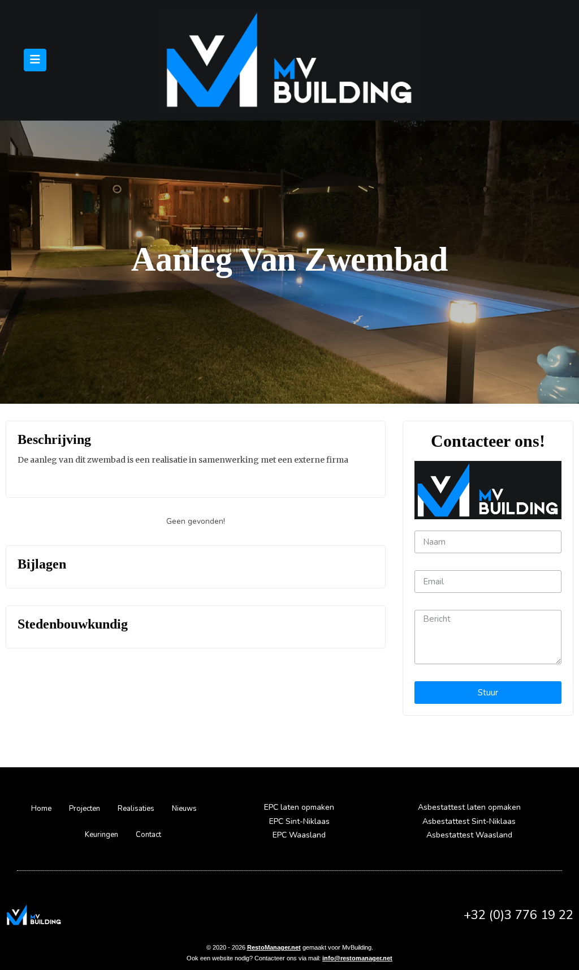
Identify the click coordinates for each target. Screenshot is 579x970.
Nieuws (184, 809)
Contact (148, 835)
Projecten (84, 809)
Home (41, 809)
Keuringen (101, 835)
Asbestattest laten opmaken (469, 807)
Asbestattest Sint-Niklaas (469, 821)
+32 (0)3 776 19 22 (518, 915)
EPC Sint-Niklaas (299, 821)
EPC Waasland (299, 835)
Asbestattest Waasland (469, 835)
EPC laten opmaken (299, 807)
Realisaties (136, 809)
